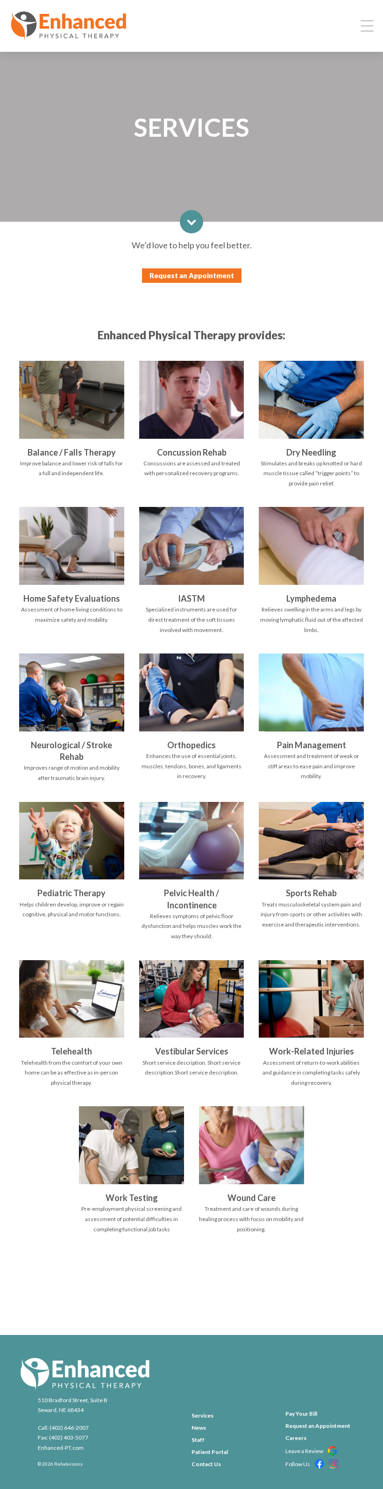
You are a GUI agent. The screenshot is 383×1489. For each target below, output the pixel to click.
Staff (198, 1439)
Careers (295, 1437)
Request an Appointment (191, 275)
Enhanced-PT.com (61, 1447)
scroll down (191, 221)
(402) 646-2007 (69, 1427)
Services (202, 1415)
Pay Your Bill (301, 1413)
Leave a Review (304, 1450)
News (199, 1427)
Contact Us (206, 1464)
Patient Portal (210, 1451)
